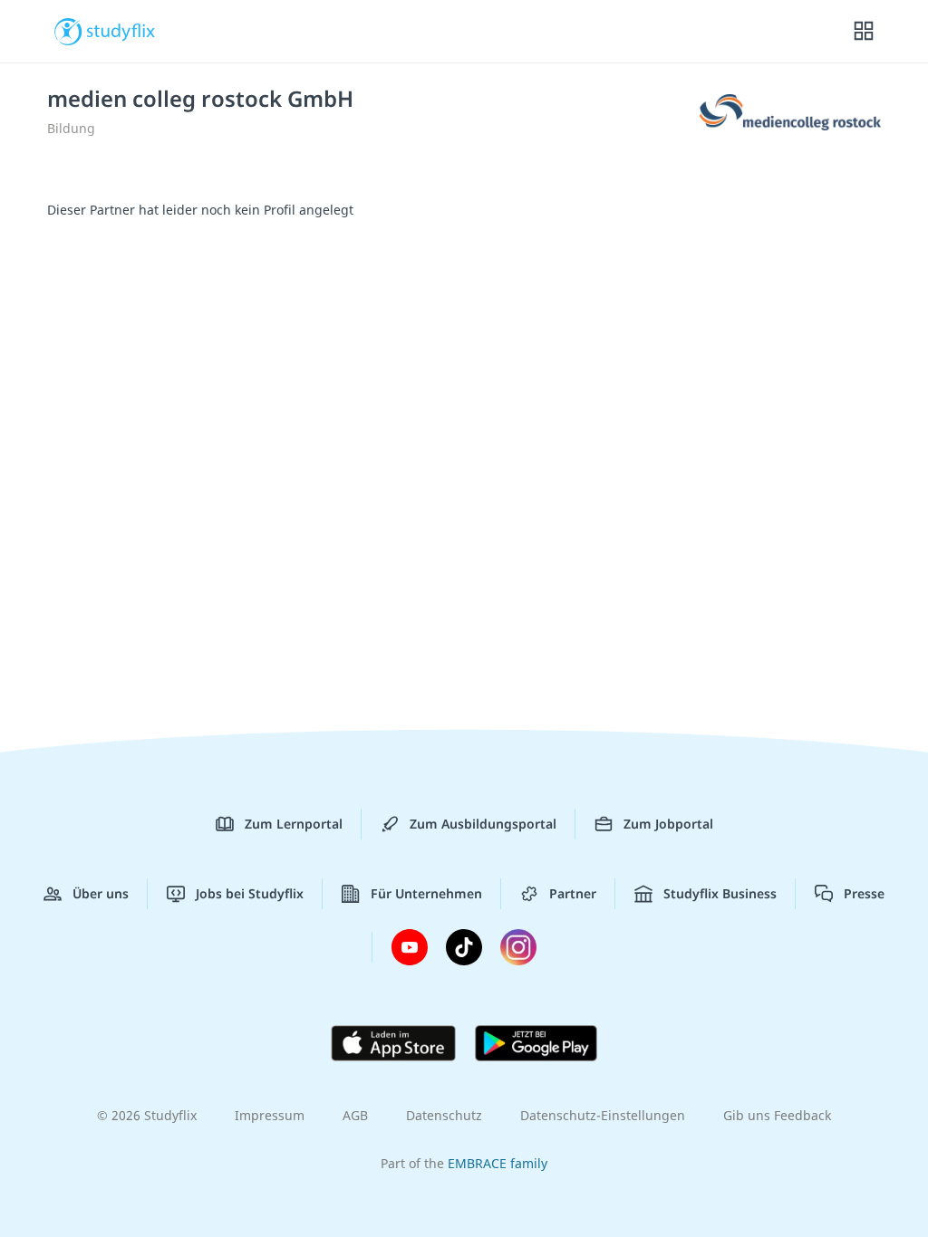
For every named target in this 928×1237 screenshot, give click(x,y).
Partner (572, 893)
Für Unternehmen (426, 893)
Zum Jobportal (668, 823)
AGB (355, 1115)
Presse (864, 893)
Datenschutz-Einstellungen (602, 1115)
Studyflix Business (720, 893)
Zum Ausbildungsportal (483, 823)
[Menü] (863, 31)
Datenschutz (444, 1115)
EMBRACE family (497, 1163)
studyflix (121, 30)
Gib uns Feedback (777, 1115)
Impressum (269, 1115)
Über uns (100, 893)
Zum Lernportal (294, 823)
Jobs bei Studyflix (250, 893)
